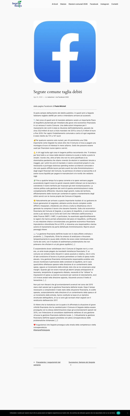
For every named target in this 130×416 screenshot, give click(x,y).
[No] (127, 413)
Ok (118, 413)
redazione (50, 97)
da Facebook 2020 (62, 97)
